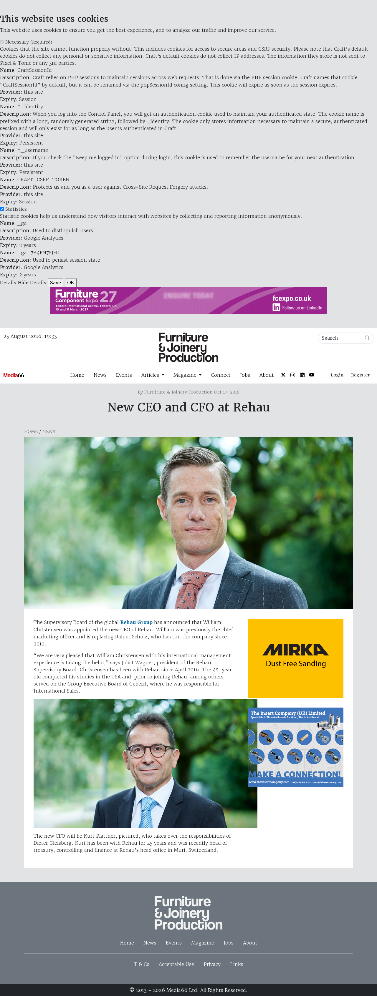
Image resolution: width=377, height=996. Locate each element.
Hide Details (32, 282)
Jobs (245, 375)
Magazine (202, 943)
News (100, 375)
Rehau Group (136, 622)
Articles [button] (151, 375)
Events (124, 375)
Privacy (212, 964)
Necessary (28, 42)
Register (360, 375)
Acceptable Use (176, 964)
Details (8, 282)
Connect (221, 375)
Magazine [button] (185, 375)
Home (77, 375)
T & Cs (141, 964)
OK (70, 283)
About (266, 375)
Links (236, 964)
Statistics (16, 209)
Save (55, 283)
